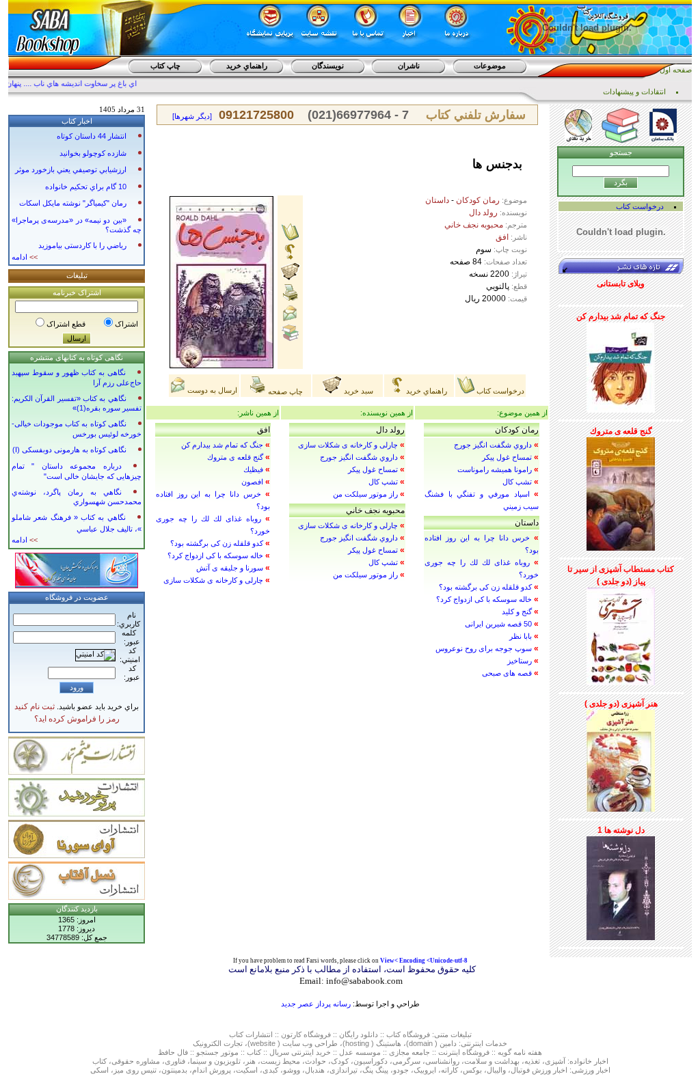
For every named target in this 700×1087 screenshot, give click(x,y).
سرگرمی (406, 1061)
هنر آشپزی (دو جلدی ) (621, 703)
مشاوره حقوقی (135, 1061)
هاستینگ (388, 1043)
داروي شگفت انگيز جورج (493, 445)
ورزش (541, 1070)
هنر (250, 1061)
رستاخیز (519, 661)
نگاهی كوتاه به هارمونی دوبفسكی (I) (69, 449)
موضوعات (490, 65)
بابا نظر (520, 636)
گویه (504, 1052)
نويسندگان (328, 65)
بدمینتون (174, 1070)
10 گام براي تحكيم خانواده (85, 186)
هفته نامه (527, 1052)
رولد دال (483, 212)
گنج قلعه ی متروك (235, 457)
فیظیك (253, 469)
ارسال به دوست (211, 390)
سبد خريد (357, 391)
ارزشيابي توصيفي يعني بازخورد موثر (70, 169)
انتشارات (259, 1034)
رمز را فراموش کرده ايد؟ (77, 719)
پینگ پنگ (375, 1070)
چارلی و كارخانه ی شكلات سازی (348, 445)
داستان (437, 200)
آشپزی (555, 1061)
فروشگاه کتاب (408, 1034)
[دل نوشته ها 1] (621, 885)
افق (502, 237)
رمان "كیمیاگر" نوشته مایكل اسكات (72, 203)
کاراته (449, 1070)
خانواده (580, 1061)
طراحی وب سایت (310, 1043)
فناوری (175, 1061)
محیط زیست (280, 1061)
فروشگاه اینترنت (463, 1052)
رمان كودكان (478, 200)
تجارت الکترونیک (218, 1043)
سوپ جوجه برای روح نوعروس (483, 648)
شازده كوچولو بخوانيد (92, 153)
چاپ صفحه (284, 391)
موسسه (368, 1052)
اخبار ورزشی (590, 1070)
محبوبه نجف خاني (473, 225)
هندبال (315, 1070)
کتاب (236, 1034)
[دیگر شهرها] (192, 116)
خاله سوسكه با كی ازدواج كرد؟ (484, 599)
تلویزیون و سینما (215, 1061)
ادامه (25, 257)
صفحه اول (676, 70)
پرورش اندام (211, 1070)
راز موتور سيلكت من (365, 494)
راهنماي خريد (246, 65)
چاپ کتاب (165, 65)
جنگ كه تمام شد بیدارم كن (222, 445)
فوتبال (520, 1070)
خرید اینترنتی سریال (300, 1052)
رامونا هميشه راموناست (494, 469)
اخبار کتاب (77, 121)
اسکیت (247, 1070)
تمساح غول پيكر (507, 457)
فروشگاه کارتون (306, 1034)
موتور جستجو (217, 1052)
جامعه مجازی (409, 1052)
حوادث (315, 1061)
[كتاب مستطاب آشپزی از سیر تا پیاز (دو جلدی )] (621, 634)
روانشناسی (442, 1061)
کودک (340, 1061)
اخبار (601, 1061)
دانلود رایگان (358, 1034)
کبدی (270, 1070)
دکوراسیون (370, 1061)
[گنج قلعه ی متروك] (621, 491)
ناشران (409, 65)
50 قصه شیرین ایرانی (498, 624)
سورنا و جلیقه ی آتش (229, 568)
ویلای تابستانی (621, 283)
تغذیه (532, 1061)
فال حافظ (173, 1052)
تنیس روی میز (135, 1070)
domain (421, 1043)
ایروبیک (425, 1070)
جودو (401, 1070)
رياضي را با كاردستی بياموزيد (82, 245)
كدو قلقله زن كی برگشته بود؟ (485, 587)
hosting (357, 1043)
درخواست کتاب (499, 391)
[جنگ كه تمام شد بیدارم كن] (621, 365)
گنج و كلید (517, 611)
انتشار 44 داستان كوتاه (91, 136)
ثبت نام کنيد (34, 706)
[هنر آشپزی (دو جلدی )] (621, 758)
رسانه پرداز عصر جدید (316, 1004)
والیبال (496, 1070)
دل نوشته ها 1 (621, 830)
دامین (448, 1043)
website (262, 1043)
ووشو (291, 1070)
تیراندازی (343, 1070)
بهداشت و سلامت (492, 1061)
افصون (252, 482)
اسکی (99, 1070)
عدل (346, 1052)
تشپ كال (517, 482)
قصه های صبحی (507, 673)
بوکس (472, 1070)
